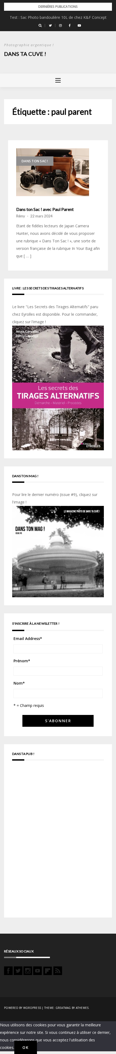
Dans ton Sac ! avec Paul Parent (45, 209)
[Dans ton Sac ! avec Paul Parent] (52, 172)
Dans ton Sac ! (35, 161)
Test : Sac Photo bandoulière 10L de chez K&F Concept (58, 17)
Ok (25, 1047)
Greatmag (63, 1008)
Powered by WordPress (22, 1008)
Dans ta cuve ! (25, 54)
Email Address (27, 638)
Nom (19, 683)
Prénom (21, 660)
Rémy (20, 216)
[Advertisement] (58, 841)
